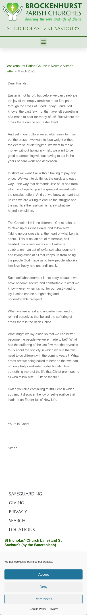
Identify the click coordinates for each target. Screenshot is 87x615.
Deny (44, 587)
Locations (22, 530)
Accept (43, 574)
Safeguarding (25, 494)
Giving (16, 503)
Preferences (43, 599)
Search (17, 521)
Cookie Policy (38, 609)
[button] (43, 42)
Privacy (53, 609)
